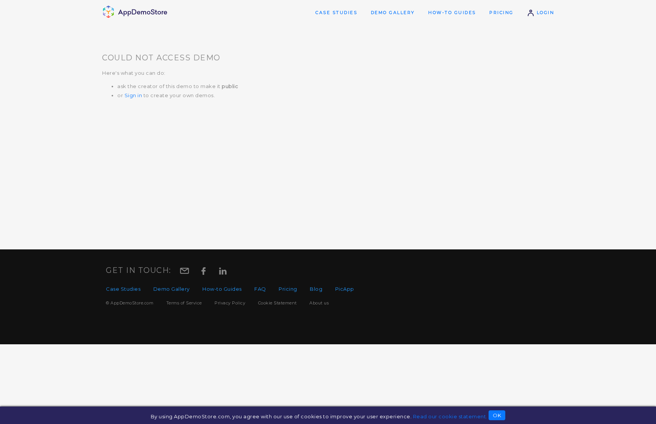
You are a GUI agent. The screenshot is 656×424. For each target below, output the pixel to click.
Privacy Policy (229, 303)
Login (544, 12)
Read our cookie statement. (450, 416)
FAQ (260, 289)
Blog (316, 289)
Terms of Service (184, 303)
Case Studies (336, 12)
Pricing (501, 12)
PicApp (344, 289)
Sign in (133, 95)
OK (497, 415)
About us (319, 303)
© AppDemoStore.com (129, 303)
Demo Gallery (393, 12)
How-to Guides (452, 12)
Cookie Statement (277, 303)
